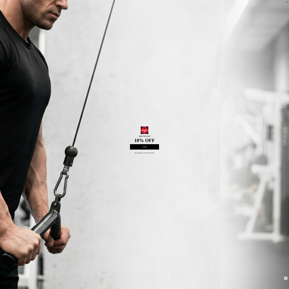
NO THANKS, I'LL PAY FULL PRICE (144, 153)
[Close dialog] (287, 2)
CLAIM (144, 147)
